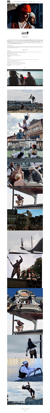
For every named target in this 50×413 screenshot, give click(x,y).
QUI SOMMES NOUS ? (19, 1)
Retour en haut (25, 411)
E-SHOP (38, 1)
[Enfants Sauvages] (8, 2)
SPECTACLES (23, 1)
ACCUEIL (15, 1)
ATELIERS (27, 1)
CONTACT (34, 1)
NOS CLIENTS (30, 1)
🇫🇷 (40, 1)
